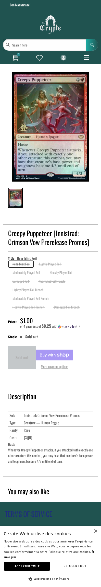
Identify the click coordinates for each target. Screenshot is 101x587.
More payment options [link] (54, 366)
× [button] (95, 531)
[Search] (92, 45)
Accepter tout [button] (26, 566)
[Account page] (63, 58)
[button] (56, 326)
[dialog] (50, 556)
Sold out (22, 357)
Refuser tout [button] (75, 566)
